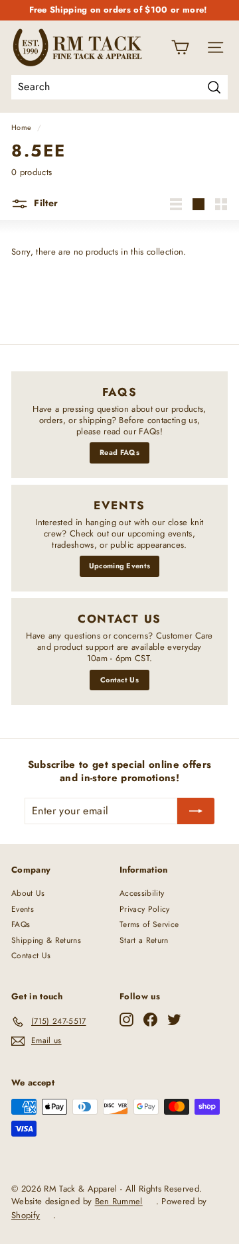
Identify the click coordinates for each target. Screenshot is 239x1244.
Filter (44, 203)
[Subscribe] (195, 811)
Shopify (25, 1215)
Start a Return (144, 940)
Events (22, 909)
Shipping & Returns (46, 940)
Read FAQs (119, 452)
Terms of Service (149, 924)
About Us (28, 893)
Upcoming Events (120, 565)
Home (21, 127)
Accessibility (142, 893)
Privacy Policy (145, 909)
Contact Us (119, 679)
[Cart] (180, 47)
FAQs (20, 924)
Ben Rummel (119, 1201)
